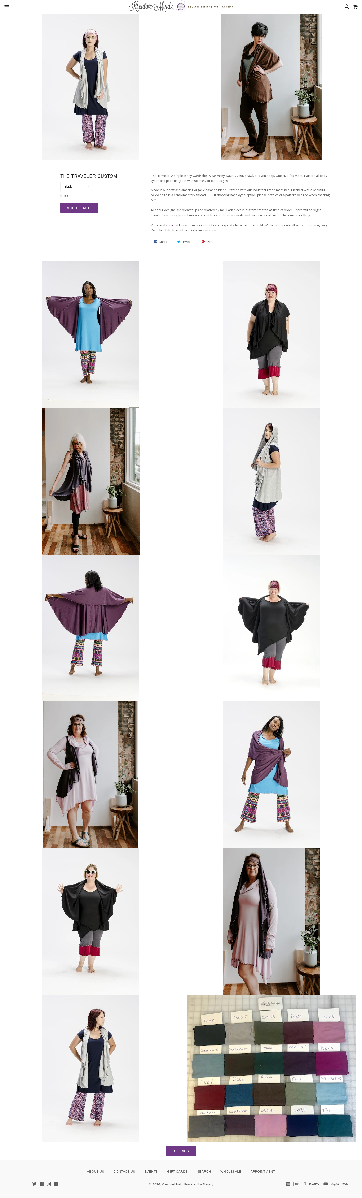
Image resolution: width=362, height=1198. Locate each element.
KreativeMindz (172, 1184)
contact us (176, 225)
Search (204, 1171)
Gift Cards (177, 1171)
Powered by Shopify (198, 1184)
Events (151, 1171)
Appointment (263, 1171)
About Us (95, 1171)
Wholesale (230, 1171)
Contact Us (124, 1171)
